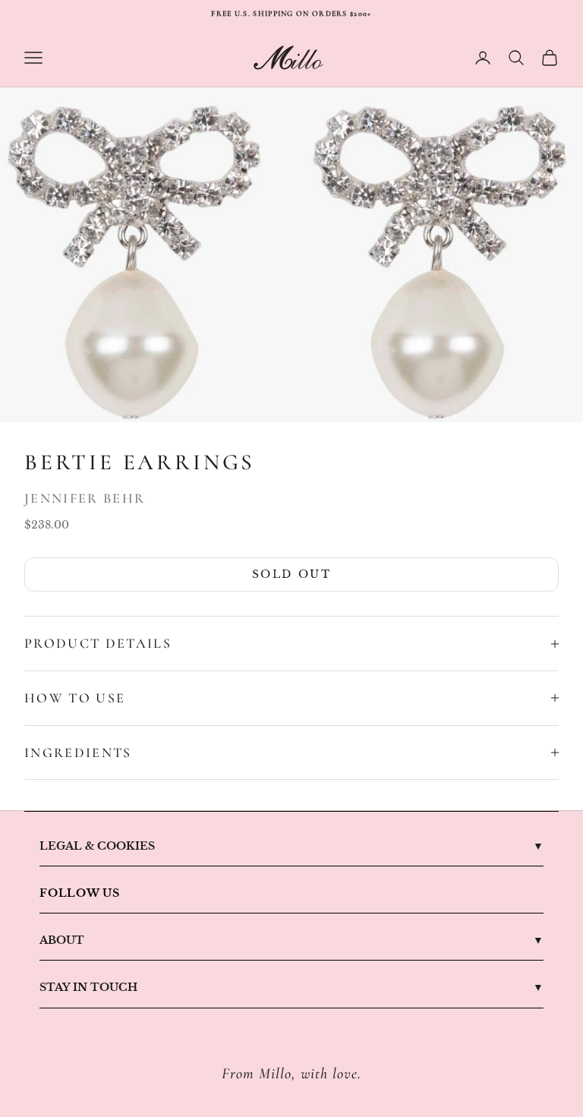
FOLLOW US (79, 893)
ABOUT (61, 940)
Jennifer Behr (84, 498)
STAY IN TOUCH (88, 987)
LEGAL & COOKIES (97, 846)
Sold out (291, 574)
